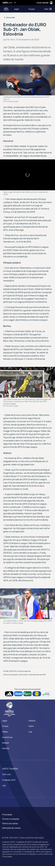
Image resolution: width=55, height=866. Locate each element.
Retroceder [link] (10, 17)
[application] (27, 174)
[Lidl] (36, 693)
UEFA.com (6, 774)
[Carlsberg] (27, 693)
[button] (47, 9)
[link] (16, 9)
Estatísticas (7, 737)
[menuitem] (19, 9)
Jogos (4, 720)
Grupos (5, 726)
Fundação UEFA (8, 780)
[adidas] (9, 693)
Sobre (31, 726)
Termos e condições (10, 819)
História (32, 720)
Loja (30, 731)
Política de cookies (10, 823)
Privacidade (7, 814)
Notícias (5, 748)
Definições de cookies (11, 828)
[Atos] (18, 693)
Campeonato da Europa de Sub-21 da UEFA (6, 9)
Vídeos (5, 731)
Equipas (5, 742)
